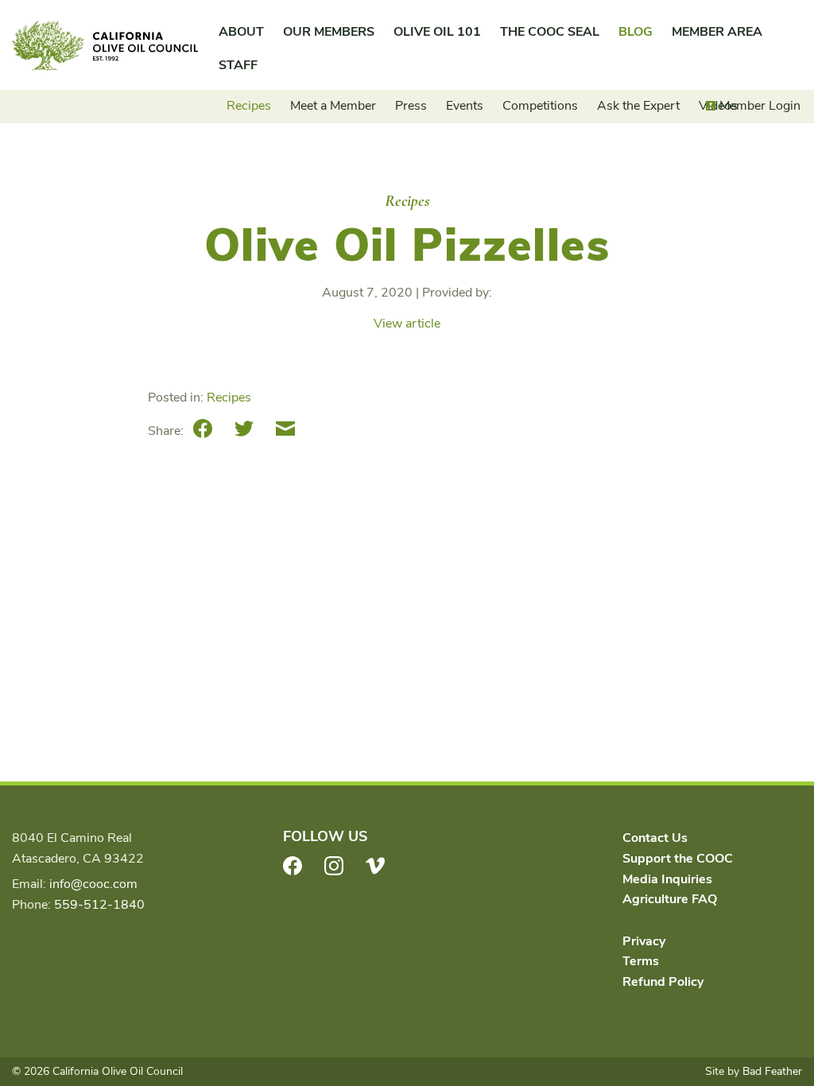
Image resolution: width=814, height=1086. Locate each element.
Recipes (249, 105)
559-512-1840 (99, 904)
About (241, 32)
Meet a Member (333, 105)
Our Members (328, 32)
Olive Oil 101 (437, 32)
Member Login (759, 105)
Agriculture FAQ (669, 899)
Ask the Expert (638, 105)
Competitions (540, 105)
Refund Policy (663, 982)
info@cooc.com (93, 884)
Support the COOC (677, 858)
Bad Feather (772, 1071)
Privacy (643, 941)
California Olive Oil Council (105, 46)
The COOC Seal (549, 32)
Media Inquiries (667, 879)
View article (407, 323)
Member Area (717, 32)
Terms (640, 961)
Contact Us (655, 838)
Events (464, 105)
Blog (635, 32)
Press (411, 105)
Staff (238, 65)
